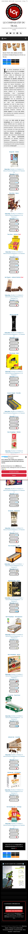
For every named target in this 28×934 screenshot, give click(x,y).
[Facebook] (7, 60)
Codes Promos (16, 931)
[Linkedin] (7, 62)
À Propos (24, 1)
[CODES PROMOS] (5, 1)
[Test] (19, 234)
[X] (15, 60)
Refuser (14, 475)
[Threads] (15, 62)
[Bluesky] (7, 64)
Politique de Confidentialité (16, 928)
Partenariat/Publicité (8, 929)
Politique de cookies (7, 477)
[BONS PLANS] (11, 1)
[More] (15, 64)
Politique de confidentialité (19, 477)
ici (16, 848)
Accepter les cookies (14, 471)
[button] (26, 457)
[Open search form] (25, 38)
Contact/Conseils (18, 1)
